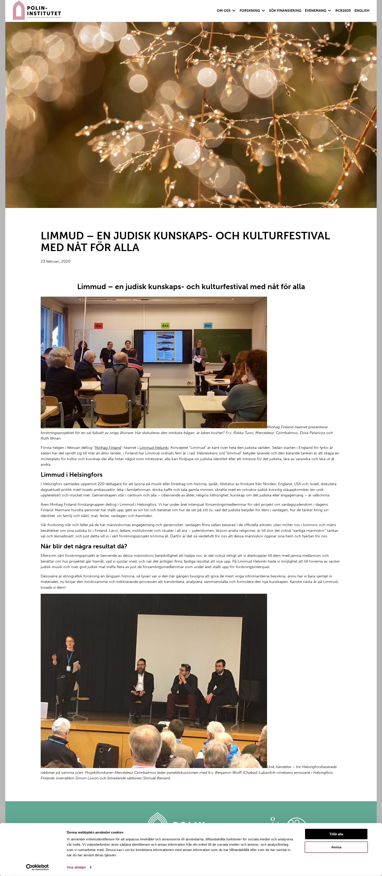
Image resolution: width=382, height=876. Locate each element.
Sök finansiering (285, 10)
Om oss (224, 10)
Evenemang (315, 10)
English (361, 10)
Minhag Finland (108, 447)
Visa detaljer (76, 867)
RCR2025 (343, 10)
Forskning (250, 10)
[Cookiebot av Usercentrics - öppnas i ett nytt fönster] (37, 867)
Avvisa (336, 847)
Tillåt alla (336, 834)
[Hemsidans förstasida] (37, 11)
